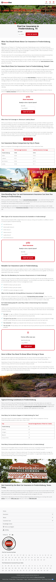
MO (22, 557)
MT (25, 557)
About (4, 517)
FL (26, 555)
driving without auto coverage (35, 296)
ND (47, 557)
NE (28, 568)
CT (20, 555)
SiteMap (7, 530)
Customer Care (7, 521)
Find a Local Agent (9, 527)
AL (2, 555)
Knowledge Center (7, 524)
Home (4, 511)
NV (28, 557)
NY (41, 557)
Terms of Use (5, 579)
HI (32, 555)
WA (35, 560)
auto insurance (32, 77)
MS (19, 557)
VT (29, 560)
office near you (15, 498)
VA (32, 560)
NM (38, 557)
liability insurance (11, 91)
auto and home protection (30, 200)
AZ (8, 555)
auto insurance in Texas (47, 61)
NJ (34, 557)
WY (44, 560)
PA (8, 560)
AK (5, 555)
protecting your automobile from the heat (35, 406)
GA (29, 555)
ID (34, 555)
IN (40, 555)
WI (41, 560)
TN (20, 560)
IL (37, 555)
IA (42, 555)
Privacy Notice (20, 579)
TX (23, 560)
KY (48, 555)
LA (51, 555)
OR (6, 560)
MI (12, 557)
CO (17, 555)
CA (14, 555)
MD (6, 557)
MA (9, 557)
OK (2, 560)
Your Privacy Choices (46, 579)
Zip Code (20, 31)
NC (44, 557)
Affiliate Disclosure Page (39, 577)
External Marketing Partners (34, 579)
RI (11, 560)
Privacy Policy (12, 579)
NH (32, 557)
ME (3, 557)
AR (11, 555)
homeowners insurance (22, 207)
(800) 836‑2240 (33, 498)
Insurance (5, 514)
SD (17, 560)
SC (14, 560)
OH (50, 557)
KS (45, 555)
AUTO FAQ (28, 139)
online (3, 498)
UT (26, 560)
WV (38, 560)
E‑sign (25, 579)
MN (16, 557)
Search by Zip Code (25, 340)
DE (23, 555)
